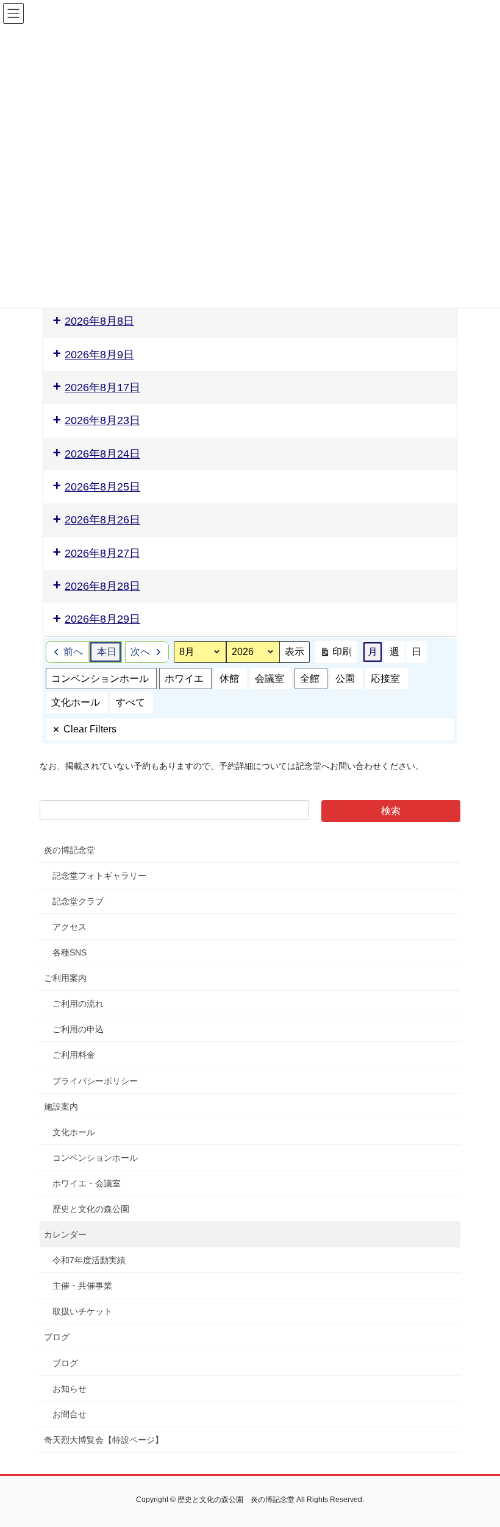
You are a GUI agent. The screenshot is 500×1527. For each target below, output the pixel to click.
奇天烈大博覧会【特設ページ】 (103, 1440)
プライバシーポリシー (95, 1081)
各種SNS (69, 952)
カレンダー (65, 1234)
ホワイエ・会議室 (86, 1183)
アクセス (69, 927)
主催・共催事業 (82, 1286)
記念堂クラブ (78, 901)
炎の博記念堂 (69, 850)
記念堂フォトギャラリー (99, 875)
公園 (345, 678)
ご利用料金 (73, 1055)
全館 (310, 678)
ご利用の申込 (78, 1029)
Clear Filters (89, 729)
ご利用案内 (65, 978)
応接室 (385, 678)
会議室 (269, 678)
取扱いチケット (82, 1311)
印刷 (336, 655)
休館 (229, 678)
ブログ (57, 1337)
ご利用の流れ (78, 1003)
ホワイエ (184, 678)
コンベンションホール (100, 678)
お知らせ (69, 1389)
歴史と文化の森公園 (90, 1209)
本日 (106, 652)
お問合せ (69, 1414)
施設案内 (61, 1106)
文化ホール (75, 702)
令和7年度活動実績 (89, 1260)
